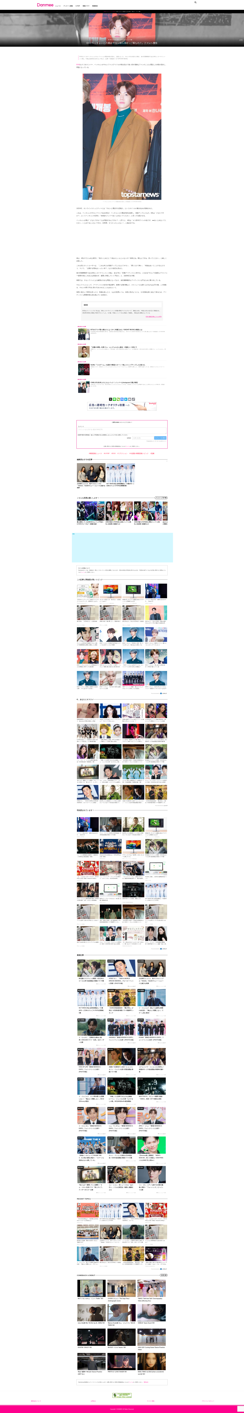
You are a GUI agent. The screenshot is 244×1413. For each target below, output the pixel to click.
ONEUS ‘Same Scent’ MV (146, 1323)
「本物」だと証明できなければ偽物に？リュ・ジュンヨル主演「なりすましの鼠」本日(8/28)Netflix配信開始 (121, 1099)
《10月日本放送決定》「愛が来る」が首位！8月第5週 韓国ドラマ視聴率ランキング (121, 1010)
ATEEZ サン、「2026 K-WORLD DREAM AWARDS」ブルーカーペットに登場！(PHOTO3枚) (121, 981)
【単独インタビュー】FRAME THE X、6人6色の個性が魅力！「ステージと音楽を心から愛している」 (91, 1158)
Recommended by (155, 693)
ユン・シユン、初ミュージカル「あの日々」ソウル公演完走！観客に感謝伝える (121, 1187)
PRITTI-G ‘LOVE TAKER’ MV (117, 1372)
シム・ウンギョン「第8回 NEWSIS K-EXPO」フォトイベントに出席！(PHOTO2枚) (121, 1128)
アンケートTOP (160, 497)
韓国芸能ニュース (96, 453)
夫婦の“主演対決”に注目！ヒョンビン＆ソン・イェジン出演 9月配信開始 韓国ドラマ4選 (121, 1069)
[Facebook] (122, 399)
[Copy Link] (133, 399)
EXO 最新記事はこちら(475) (154, 316)
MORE (163, 1275)
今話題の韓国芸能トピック (139, 453)
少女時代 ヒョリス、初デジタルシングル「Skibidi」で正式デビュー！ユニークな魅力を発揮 (151, 981)
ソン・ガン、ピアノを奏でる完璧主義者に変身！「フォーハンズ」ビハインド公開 (151, 1187)
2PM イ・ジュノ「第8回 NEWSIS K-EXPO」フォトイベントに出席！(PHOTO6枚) (150, 1128)
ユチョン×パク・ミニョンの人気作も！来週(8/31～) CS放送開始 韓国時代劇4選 (151, 1069)
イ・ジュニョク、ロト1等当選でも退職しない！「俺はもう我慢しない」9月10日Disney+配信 (91, 1099)
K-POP (241, 39)
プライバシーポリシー (208, 1401)
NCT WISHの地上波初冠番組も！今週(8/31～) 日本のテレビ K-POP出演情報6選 (91, 1010)
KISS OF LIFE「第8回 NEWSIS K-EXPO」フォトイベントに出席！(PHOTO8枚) (90, 1069)
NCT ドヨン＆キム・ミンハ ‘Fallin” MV (90, 1298)
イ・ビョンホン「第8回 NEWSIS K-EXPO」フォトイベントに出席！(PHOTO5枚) (90, 1128)
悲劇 (152, 453)
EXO (78, 64)
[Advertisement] (122, 240)
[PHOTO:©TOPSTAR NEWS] (121, 968)
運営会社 (146, 1382)
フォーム (127, 446)
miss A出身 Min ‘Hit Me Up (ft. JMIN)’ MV (91, 1323)
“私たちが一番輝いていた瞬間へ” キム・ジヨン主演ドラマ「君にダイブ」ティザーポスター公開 (91, 1187)
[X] (110, 399)
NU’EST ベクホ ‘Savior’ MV (117, 1347)
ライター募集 (150, 1401)
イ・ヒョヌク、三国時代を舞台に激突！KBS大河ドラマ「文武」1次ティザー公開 (91, 1040)
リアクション (122, 453)
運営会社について (36, 1401)
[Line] (114, 399)
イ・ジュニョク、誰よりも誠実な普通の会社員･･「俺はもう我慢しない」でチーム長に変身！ (151, 1010)
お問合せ (93, 1401)
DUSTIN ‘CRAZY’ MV (85, 1347)
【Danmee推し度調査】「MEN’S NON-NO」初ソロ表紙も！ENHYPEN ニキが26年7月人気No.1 (151, 1158)
